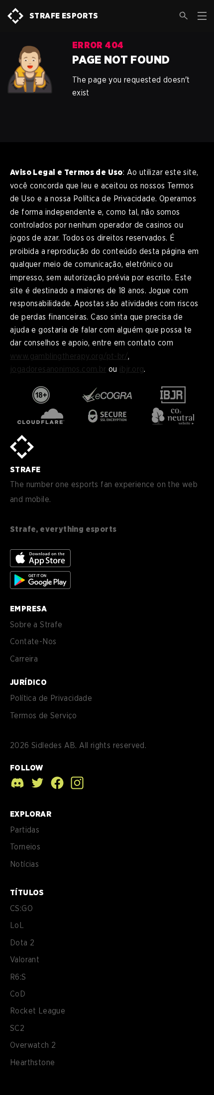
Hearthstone (32, 1062)
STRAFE (25, 469)
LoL (17, 925)
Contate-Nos (33, 641)
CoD (17, 994)
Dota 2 (22, 942)
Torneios (25, 846)
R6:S (18, 977)
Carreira (24, 659)
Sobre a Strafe (36, 624)
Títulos (27, 892)
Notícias (24, 864)
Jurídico (28, 682)
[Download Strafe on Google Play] (40, 580)
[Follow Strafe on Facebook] (55, 782)
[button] (184, 16)
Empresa (28, 608)
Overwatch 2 (33, 1045)
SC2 (17, 1028)
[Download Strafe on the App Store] (40, 558)
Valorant (24, 959)
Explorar (30, 814)
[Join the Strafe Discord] (17, 782)
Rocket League (37, 1010)
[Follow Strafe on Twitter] (35, 782)
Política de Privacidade (51, 698)
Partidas (24, 830)
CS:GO (21, 908)
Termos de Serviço (43, 715)
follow (26, 767)
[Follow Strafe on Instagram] (75, 782)
